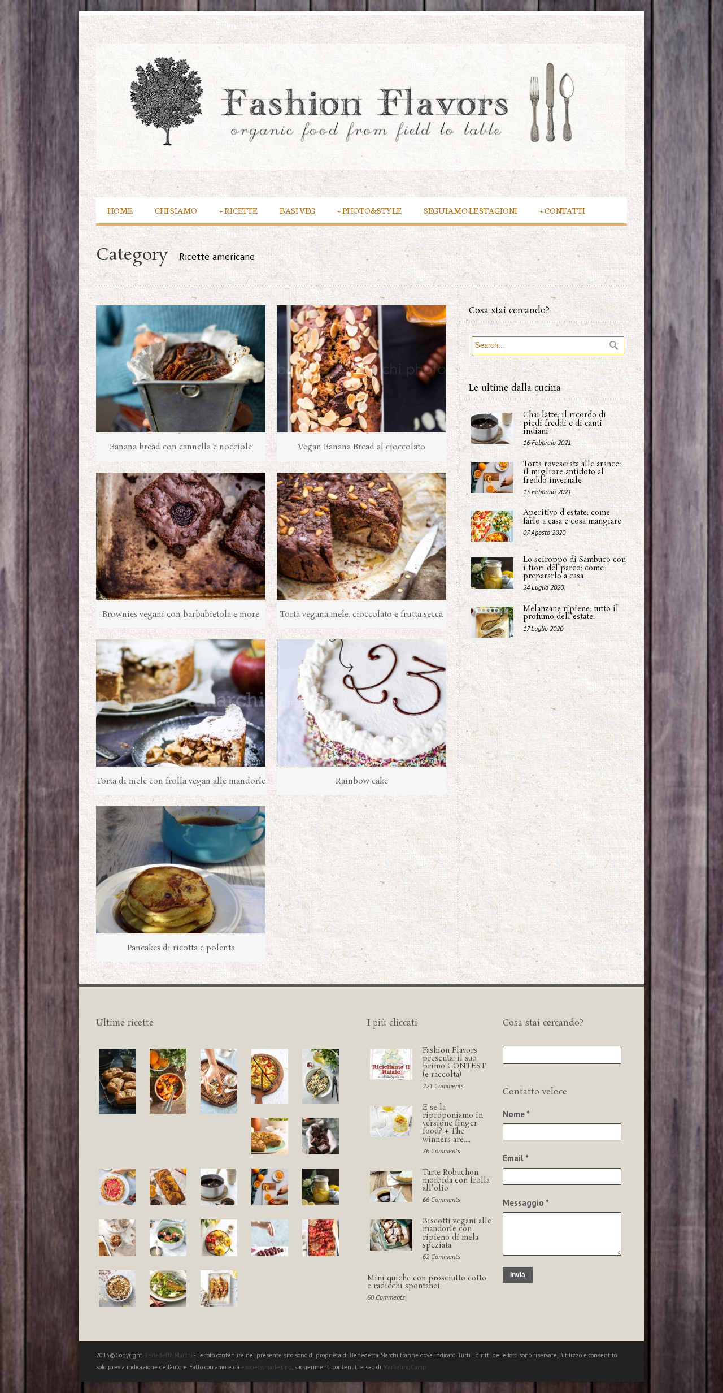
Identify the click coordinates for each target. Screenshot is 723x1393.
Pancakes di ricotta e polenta (181, 948)
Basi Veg (297, 210)
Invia (517, 1275)
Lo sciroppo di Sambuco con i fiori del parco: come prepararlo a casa (574, 568)
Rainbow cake (362, 781)
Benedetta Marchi (169, 1355)
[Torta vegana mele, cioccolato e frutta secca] (361, 536)
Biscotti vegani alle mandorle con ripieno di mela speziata (457, 1233)
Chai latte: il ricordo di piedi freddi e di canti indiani (564, 423)
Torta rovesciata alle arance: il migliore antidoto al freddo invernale (572, 472)
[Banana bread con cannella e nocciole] (180, 368)
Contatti (562, 210)
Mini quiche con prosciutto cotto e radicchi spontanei (426, 1282)
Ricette (238, 210)
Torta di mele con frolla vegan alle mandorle (181, 781)
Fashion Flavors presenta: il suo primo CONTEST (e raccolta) (454, 1062)
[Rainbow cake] (361, 703)
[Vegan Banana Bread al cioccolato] (361, 368)
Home (119, 210)
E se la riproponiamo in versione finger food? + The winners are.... (453, 1123)
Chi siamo (176, 210)
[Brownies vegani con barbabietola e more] (180, 536)
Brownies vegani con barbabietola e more (180, 614)
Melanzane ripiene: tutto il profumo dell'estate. (571, 613)
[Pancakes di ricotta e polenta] (180, 869)
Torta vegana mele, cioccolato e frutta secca (361, 614)
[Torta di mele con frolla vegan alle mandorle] (180, 703)
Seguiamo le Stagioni (470, 210)
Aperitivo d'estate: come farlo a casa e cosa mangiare (572, 517)
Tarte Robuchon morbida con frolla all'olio (456, 1181)
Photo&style (369, 210)
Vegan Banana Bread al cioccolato (361, 447)
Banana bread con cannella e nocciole (181, 447)
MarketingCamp (404, 1367)
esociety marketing (266, 1367)
